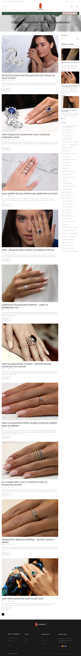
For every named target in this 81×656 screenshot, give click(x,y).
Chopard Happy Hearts (66, 142)
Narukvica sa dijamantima (67, 204)
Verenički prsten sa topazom (67, 248)
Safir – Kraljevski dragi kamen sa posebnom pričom (28, 250)
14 (12, 614)
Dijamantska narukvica (73, 145)
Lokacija (66, 1)
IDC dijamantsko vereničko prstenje (69, 186)
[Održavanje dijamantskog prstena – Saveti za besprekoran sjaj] (30, 265)
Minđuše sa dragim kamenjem (68, 195)
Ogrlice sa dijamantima (66, 213)
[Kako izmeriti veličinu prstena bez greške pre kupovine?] (30, 154)
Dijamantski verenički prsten (67, 174)
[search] (75, 13)
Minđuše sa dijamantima (66, 192)
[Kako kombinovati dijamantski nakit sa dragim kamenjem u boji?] (30, 95)
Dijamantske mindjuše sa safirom (68, 153)
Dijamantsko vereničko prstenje (68, 177)
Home (30, 25)
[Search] (77, 39)
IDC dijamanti (65, 180)
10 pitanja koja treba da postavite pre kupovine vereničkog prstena (69, 126)
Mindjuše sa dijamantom (66, 189)
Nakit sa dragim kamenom (67, 201)
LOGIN (78, 1)
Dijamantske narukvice (66, 162)
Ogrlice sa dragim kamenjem (67, 216)
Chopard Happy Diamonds (67, 139)
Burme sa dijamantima (66, 133)
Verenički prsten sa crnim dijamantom (69, 227)
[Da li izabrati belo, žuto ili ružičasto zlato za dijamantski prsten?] (30, 442)
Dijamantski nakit (65, 168)
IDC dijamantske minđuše (67, 183)
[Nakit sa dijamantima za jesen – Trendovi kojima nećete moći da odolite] (30, 324)
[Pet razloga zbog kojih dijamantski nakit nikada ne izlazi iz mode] (30, 36)
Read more (6, 89)
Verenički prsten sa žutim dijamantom (69, 251)
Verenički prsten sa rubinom (67, 239)
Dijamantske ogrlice (66, 165)
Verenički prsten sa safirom (67, 242)
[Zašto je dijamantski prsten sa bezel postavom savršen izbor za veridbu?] (30, 383)
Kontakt (72, 1)
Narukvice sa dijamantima (67, 207)
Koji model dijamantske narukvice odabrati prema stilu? (70, 63)
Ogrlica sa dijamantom (66, 210)
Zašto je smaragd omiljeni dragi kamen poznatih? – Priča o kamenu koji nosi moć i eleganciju (70, 86)
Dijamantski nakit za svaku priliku (69, 171)
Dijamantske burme (65, 150)
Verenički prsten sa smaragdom (68, 245)
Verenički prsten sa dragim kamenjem (69, 233)
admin (6, 80)
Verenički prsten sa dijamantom (68, 230)
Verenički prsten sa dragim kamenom (69, 236)
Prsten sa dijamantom (66, 219)
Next (16, 614)
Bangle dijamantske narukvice (67, 130)
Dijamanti (64, 145)
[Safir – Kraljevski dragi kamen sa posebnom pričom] (30, 210)
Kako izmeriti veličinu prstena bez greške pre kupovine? (29, 193)
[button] (77, 6)
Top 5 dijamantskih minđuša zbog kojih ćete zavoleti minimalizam (69, 111)
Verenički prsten (65, 224)
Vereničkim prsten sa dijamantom (68, 221)
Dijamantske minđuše (66, 156)
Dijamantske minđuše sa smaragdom (69, 159)
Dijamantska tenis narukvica (67, 148)
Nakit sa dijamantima (66, 198)
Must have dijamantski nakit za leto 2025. (23, 598)
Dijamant (75, 142)
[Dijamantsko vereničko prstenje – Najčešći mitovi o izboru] (30, 500)
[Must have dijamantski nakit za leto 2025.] (30, 559)
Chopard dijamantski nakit (67, 136)
